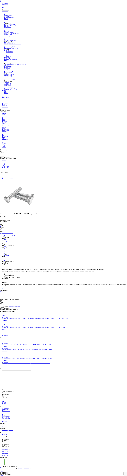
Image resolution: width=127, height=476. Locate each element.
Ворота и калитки (7, 50)
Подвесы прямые (7, 68)
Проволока (4, 414)
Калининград (4, 121)
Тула (3, 141)
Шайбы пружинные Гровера (9, 47)
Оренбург (4, 133)
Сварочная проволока (6, 416)
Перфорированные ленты (8, 66)
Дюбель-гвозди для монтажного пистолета (11, 33)
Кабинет (3, 7)
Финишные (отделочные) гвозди (9, 32)
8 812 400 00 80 (5, 3)
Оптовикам (6, 164)
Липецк (3, 126)
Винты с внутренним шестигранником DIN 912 (12, 44)
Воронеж (3, 116)
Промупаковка (6, 255)
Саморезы (4, 415)
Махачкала (4, 127)
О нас (5, 91)
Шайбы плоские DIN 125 (8, 45)
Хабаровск (4, 145)
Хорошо (1, 471)
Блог (5, 163)
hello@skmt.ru (4, 455)
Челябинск (4, 147)
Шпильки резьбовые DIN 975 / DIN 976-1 (11, 48)
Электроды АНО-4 (7, 83)
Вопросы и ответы (5, 97)
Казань (3, 120)
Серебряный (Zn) (7, 241)
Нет (2, 291)
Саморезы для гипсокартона (9, 74)
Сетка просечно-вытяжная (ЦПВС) (10, 40)
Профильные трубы (7, 62)
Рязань (3, 137)
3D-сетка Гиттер (7, 36)
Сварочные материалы (6, 417)
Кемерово (4, 122)
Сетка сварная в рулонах (8, 38)
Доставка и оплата (5, 96)
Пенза (3, 134)
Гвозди (3, 410)
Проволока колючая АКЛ (8, 72)
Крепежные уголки (7, 67)
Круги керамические (7, 27)
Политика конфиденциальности (7, 430)
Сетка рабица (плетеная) (8, 37)
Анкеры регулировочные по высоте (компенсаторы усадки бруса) (15, 64)
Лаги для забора (7, 58)
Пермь (3, 135)
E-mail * (1, 303)
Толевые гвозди (7, 30)
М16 (5, 246)
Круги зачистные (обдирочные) (9, 24)
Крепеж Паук (8, 56)
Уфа (3, 144)
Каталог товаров (5, 11)
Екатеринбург (4, 117)
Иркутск (3, 119)
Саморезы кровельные (8, 75)
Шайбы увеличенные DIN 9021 (9, 46)
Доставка (11, 233)
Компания (4, 90)
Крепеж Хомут (8, 55)
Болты (5, 267)
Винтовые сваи (7, 57)
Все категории (6, 22)
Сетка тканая (6, 39)
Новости (5, 92)
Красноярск (4, 124)
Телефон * (2, 152)
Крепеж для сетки (7, 54)
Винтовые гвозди (7, 31)
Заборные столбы (7, 53)
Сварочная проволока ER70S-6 (9, 78)
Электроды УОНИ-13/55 (8, 87)
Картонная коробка (7, 242)
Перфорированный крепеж (7, 413)
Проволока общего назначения (9, 70)
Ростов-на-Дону (5, 136)
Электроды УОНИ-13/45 (8, 86)
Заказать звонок (5, 170)
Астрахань (4, 113)
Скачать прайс (4, 6)
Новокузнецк (4, 131)
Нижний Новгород (5, 130)
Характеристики (3, 233)
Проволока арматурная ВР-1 (9, 71)
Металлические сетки (6, 411)
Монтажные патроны (8, 34)
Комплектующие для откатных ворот (10, 59)
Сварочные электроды (6, 418)
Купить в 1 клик (3, 226)
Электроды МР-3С (7, 84)
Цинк (5, 239)
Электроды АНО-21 (7, 82)
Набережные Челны (5, 129)
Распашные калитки (9, 51)
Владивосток (4, 115)
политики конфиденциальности (14, 155)
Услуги (3, 95)
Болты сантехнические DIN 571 (9, 43)
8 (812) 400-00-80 (5, 451)
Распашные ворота (9, 52)
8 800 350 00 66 (5, 4)
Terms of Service (26, 468)
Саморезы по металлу (8, 76)
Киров (3, 123)
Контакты (6, 93)
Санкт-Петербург (5, 103)
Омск (3, 132)
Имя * (1, 151)
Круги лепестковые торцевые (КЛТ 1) (10, 25)
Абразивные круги (5, 408)
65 (4, 253)
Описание (8, 233)
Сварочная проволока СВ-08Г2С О (10, 79)
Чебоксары (4, 146)
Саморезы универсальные (8, 77)
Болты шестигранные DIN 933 (9, 42)
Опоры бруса (6, 65)
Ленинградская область (6, 125)
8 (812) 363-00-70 (5, 453)
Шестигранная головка (8, 260)
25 (4, 248)
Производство (4, 421)
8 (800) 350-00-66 (5, 449)
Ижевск (3, 118)
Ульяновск (4, 143)
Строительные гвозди (8, 29)
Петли (5, 60)
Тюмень (3, 142)
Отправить (2, 156)
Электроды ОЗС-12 (7, 85)
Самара (3, 138)
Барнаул (3, 114)
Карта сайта (2, 467)
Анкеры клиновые (5, 409)
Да (0, 291)
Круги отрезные (7, 26)
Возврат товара (5, 426)
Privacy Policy (20, 468)
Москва (3, 128)
